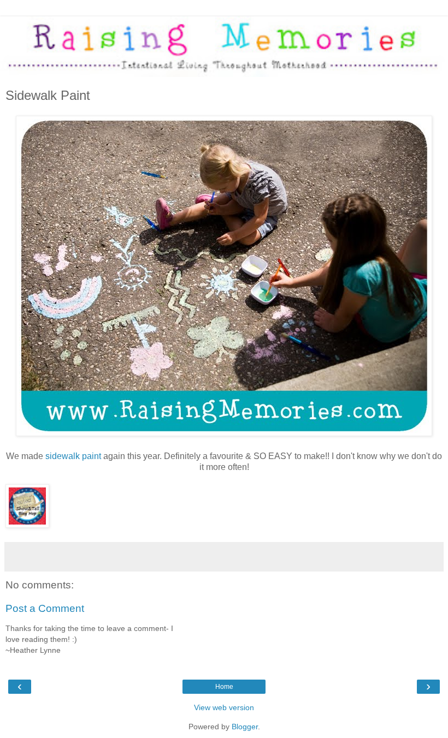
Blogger (245, 726)
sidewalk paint (74, 456)
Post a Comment (44, 608)
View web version (224, 707)
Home (224, 687)
